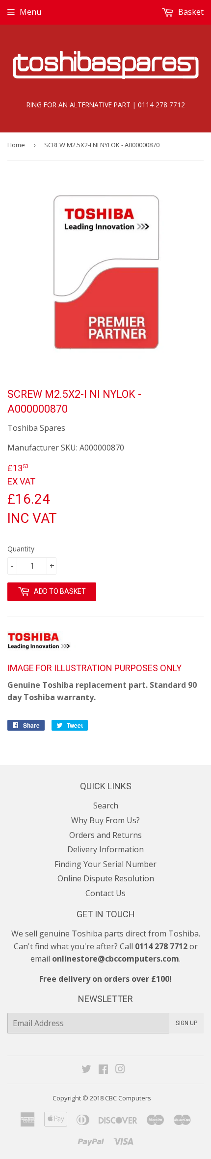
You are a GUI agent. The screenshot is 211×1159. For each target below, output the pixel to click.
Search (105, 805)
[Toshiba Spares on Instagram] (120, 1069)
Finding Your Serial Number (105, 864)
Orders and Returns (105, 835)
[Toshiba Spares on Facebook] (103, 1069)
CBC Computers (128, 1098)
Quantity (20, 548)
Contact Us (105, 893)
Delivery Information (105, 849)
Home (16, 144)
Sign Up (186, 1023)
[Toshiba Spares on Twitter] (86, 1069)
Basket (190, 11)
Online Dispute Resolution (105, 878)
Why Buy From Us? (105, 820)
